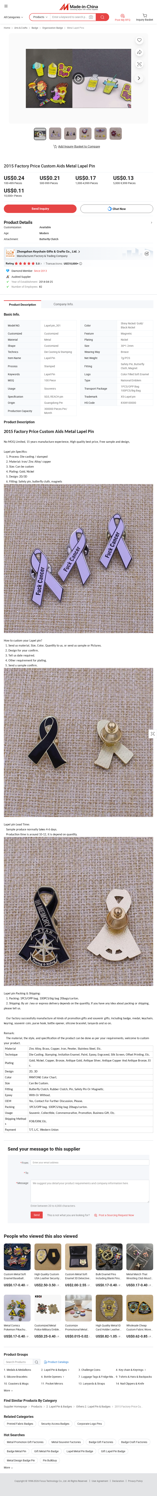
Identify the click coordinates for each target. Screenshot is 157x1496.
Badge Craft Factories (134, 1442)
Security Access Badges (55, 1423)
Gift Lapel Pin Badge (113, 1451)
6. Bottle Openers (51, 1376)
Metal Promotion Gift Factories (25, 1442)
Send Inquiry (40, 208)
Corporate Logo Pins (89, 1423)
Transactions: (64, 263)
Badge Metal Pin (16, 1451)
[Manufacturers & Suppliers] (78, 6)
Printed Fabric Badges (20, 1423)
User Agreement (100, 1480)
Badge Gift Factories (101, 1442)
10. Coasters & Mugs (16, 1383)
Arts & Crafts (20, 27)
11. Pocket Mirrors (52, 1383)
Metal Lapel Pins (75, 27)
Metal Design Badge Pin (21, 1460)
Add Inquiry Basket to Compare (79, 146)
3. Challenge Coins (89, 1370)
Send (37, 1215)
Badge (35, 27)
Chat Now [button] (119, 209)
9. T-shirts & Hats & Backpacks (134, 1376)
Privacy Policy (135, 1480)
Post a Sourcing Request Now (114, 1215)
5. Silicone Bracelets (15, 1376)
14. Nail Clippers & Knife (130, 1383)
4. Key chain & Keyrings (129, 1370)
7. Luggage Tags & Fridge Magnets (99, 1376)
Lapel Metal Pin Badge (80, 1451)
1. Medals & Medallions (17, 1370)
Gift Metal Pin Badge (46, 1451)
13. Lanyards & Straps (91, 1383)
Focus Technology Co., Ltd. (53, 1480)
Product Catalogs (58, 1362)
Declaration (118, 1480)
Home (7, 27)
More (7, 1467)
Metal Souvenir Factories (66, 1442)
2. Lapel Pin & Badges (54, 1370)
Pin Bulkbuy (50, 1460)
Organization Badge (52, 27)
